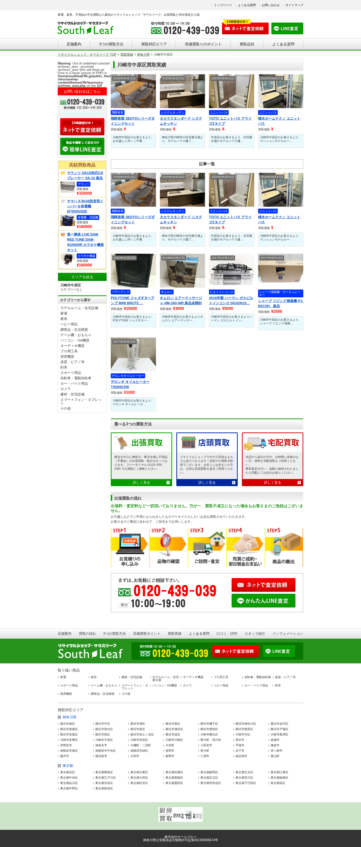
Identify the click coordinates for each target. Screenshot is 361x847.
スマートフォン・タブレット (81, 401)
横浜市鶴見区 (244, 729)
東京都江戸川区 (105, 777)
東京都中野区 (69, 788)
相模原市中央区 (105, 750)
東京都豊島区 (104, 772)
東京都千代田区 (246, 783)
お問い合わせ (270, 5)
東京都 (68, 766)
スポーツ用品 (70, 373)
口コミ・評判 (227, 633)
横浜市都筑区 (209, 729)
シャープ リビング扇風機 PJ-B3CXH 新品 (280, 303)
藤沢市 (64, 756)
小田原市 (206, 745)
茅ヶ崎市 (276, 750)
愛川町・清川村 (210, 740)
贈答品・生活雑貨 (74, 329)
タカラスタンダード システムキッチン (181, 121)
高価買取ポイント (147, 633)
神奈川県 (69, 717)
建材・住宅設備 (72, 394)
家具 (63, 319)
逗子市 (240, 750)
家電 (63, 313)
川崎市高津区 (279, 734)
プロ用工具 (69, 351)
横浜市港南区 (69, 729)
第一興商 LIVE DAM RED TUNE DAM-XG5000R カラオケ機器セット (85, 242)
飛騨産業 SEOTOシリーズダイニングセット (133, 121)
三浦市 (204, 756)
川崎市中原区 (104, 740)
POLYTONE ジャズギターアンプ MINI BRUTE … (132, 300)
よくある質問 (247, 5)
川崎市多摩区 (69, 740)
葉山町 (275, 756)
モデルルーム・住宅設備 (79, 308)
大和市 (134, 756)
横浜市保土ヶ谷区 (142, 734)
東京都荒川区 (244, 777)
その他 (65, 408)
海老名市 (101, 745)
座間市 (170, 750)
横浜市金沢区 (279, 723)
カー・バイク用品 (74, 383)
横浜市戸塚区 (279, 729)
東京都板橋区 (279, 777)
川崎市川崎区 (174, 740)
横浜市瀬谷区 (174, 729)
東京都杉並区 (139, 783)
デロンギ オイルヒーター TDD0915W (130, 384)
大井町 (170, 745)
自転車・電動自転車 (75, 378)
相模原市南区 (69, 750)
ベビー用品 (69, 324)
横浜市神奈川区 (246, 723)
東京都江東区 (279, 772)
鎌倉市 (275, 745)
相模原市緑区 (139, 750)
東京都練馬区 (209, 772)
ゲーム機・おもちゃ (75, 335)
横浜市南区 (67, 723)
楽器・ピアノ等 (72, 362)
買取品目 (247, 44)
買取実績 (174, 633)
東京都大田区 (139, 777)
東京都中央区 (69, 777)
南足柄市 (241, 756)
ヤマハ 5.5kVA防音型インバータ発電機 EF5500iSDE (85, 206)
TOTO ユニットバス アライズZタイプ (230, 121)
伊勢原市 (66, 745)
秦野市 (170, 756)
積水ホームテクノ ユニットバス (279, 121)
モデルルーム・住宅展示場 (165, 678)
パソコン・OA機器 (74, 340)
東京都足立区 (209, 777)
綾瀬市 (275, 740)
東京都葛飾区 (174, 777)
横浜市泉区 (173, 723)
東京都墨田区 (174, 783)
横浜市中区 (102, 723)
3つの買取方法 (111, 44)
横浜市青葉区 (69, 734)
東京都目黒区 (174, 772)
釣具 (63, 367)
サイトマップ (294, 5)
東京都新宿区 (104, 788)
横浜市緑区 (173, 734)
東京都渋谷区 (104, 783)
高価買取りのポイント (203, 44)
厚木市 (240, 740)
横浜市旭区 (137, 723)
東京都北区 (67, 772)
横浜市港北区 (104, 729)
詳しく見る (141, 482)
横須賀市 (101, 756)
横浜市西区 (102, 734)
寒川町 (204, 750)
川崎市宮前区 (139, 740)
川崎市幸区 (243, 734)
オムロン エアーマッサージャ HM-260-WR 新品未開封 (181, 300)
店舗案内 (74, 44)
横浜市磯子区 (209, 723)
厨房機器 (67, 356)
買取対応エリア (154, 44)
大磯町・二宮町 (140, 745)
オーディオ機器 (72, 346)
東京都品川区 (69, 783)
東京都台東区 (139, 772)
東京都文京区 (244, 772)
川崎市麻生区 (209, 734)
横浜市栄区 (137, 729)
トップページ (223, 5)
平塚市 (240, 745)
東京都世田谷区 (210, 783)
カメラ (65, 389)
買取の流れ (87, 633)
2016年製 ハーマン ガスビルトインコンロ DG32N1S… (231, 300)
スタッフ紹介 (255, 633)
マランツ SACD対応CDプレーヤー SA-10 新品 (85, 175)
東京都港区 (278, 783)
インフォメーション (287, 633)
